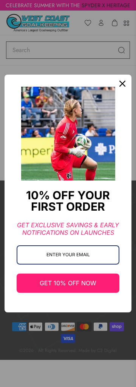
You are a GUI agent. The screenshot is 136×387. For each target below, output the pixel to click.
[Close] (122, 84)
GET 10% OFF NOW (68, 283)
